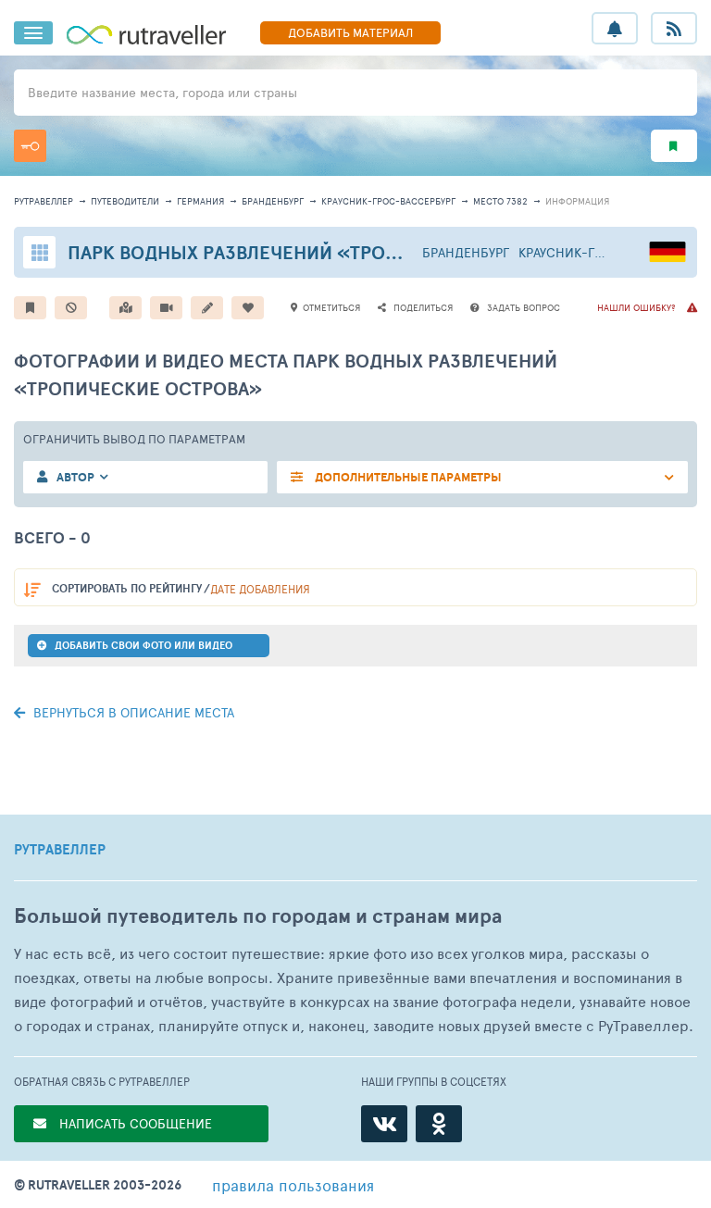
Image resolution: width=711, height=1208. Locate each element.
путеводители (125, 200)
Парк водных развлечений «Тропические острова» (326, 252)
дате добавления (260, 588)
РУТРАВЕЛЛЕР (60, 849)
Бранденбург (273, 200)
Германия (200, 200)
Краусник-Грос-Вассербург (388, 200)
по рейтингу (127, 588)
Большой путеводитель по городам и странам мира (258, 916)
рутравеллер (43, 200)
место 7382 (500, 200)
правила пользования (293, 1184)
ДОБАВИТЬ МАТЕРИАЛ (350, 32)
